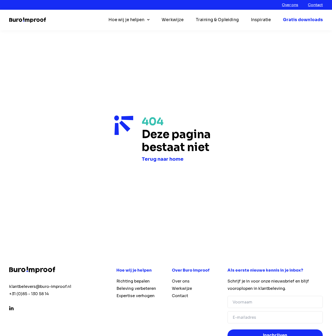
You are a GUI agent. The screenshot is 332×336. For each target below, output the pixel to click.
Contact (315, 4)
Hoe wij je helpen (126, 19)
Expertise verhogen (135, 295)
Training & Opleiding (217, 19)
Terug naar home (162, 159)
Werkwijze (172, 19)
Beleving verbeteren (136, 288)
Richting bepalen (133, 281)
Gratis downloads (303, 19)
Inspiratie (261, 19)
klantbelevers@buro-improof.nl (40, 286)
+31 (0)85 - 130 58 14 (29, 293)
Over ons (290, 4)
